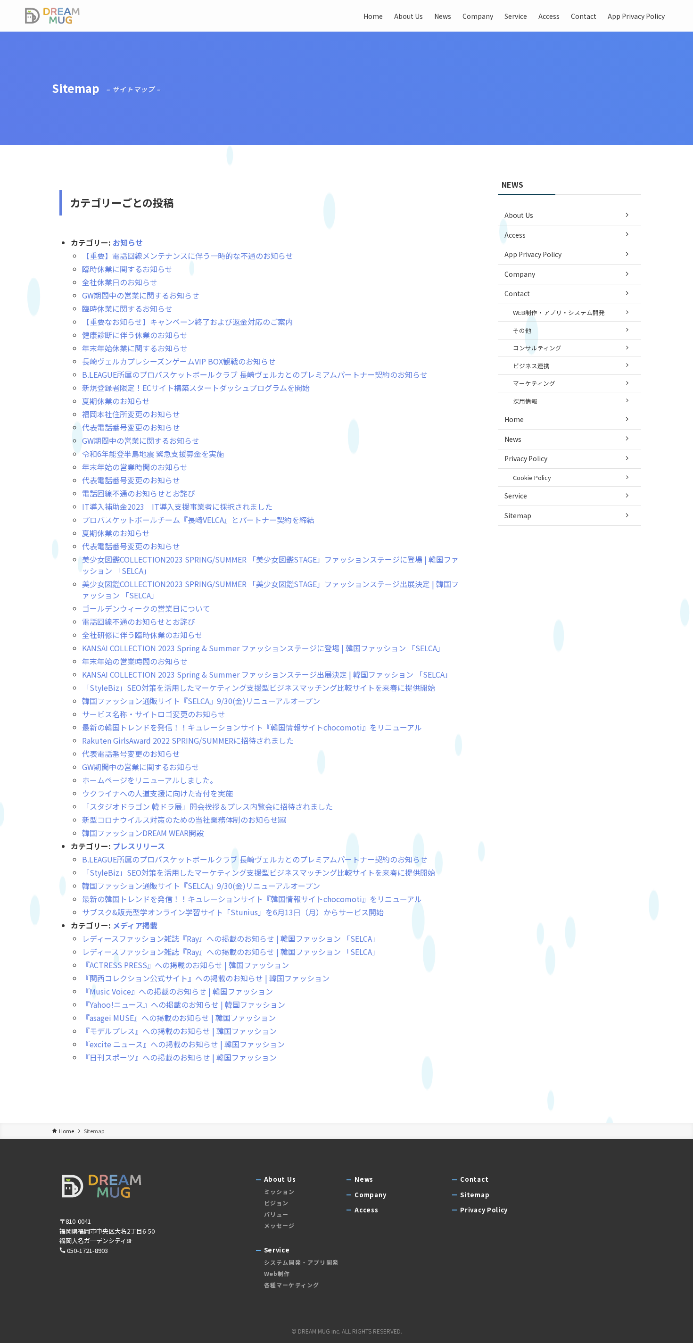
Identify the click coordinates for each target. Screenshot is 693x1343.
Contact (517, 293)
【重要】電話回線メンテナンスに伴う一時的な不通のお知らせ (187, 255)
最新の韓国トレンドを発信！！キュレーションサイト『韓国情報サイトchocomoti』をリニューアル (252, 727)
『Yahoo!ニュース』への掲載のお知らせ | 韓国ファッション (183, 1004)
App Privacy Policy (532, 254)
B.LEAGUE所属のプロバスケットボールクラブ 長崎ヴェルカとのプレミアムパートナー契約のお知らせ (255, 374)
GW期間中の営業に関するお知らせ (140, 295)
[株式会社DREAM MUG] (52, 16)
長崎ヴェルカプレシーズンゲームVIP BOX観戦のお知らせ (179, 361)
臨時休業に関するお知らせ (127, 268)
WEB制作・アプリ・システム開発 (559, 312)
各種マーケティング (292, 1285)
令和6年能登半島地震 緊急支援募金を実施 (153, 453)
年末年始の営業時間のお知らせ (135, 467)
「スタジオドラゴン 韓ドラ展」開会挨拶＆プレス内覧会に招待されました (207, 806)
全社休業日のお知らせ (119, 282)
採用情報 (525, 401)
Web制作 (277, 1273)
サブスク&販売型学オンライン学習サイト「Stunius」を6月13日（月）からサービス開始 (233, 912)
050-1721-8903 (87, 1250)
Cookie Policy (532, 477)
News (512, 439)
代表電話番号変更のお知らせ (131, 427)
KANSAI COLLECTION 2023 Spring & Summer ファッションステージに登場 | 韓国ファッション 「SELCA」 (263, 648)
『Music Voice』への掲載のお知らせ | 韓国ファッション (177, 991)
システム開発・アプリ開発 (301, 1262)
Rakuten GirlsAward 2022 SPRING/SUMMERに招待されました (188, 740)
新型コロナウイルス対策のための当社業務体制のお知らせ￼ (184, 819)
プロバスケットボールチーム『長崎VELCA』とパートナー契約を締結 (198, 519)
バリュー (276, 1214)
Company (519, 274)
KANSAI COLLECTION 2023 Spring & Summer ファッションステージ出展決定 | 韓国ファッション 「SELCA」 (267, 674)
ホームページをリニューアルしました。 (149, 780)
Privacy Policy (525, 458)
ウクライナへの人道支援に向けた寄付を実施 (157, 793)
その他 (522, 330)
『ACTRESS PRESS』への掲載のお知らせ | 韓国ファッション (185, 964)
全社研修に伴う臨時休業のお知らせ (142, 634)
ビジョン (276, 1203)
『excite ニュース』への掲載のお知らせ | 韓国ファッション (183, 1044)
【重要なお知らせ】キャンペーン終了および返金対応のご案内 (187, 321)
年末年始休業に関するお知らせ (135, 348)
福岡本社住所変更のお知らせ (131, 414)
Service (515, 495)
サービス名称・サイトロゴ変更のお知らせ (153, 714)
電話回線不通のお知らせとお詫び (138, 493)
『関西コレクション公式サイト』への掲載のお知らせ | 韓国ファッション (206, 978)
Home (514, 419)
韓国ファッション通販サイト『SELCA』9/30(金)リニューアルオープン (201, 700)
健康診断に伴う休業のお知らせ (135, 334)
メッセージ (279, 1225)
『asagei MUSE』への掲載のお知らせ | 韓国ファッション (179, 1017)
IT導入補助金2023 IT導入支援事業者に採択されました (177, 506)
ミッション (279, 1191)
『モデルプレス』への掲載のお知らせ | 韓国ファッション (179, 1030)
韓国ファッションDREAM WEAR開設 (143, 832)
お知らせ (128, 242)
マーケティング (534, 383)
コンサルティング (537, 347)
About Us (518, 215)
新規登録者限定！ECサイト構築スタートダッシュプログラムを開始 (196, 387)
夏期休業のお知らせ (116, 400)
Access (515, 235)
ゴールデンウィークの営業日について (146, 608)
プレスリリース (139, 846)
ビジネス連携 (531, 365)
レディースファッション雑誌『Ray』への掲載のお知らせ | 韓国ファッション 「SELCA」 (231, 938)
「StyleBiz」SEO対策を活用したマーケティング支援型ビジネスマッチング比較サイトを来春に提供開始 (258, 687)
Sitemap (517, 515)
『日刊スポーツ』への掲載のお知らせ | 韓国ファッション (179, 1057)
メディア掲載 (135, 925)
